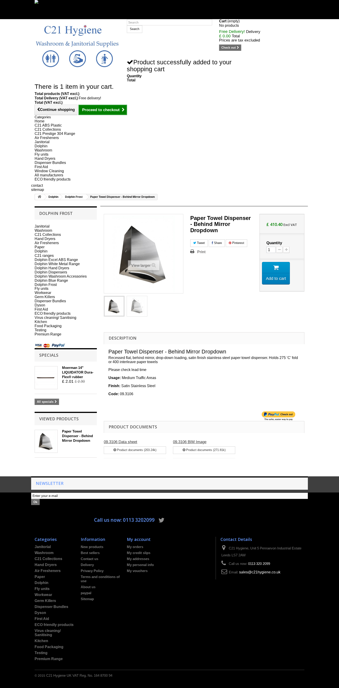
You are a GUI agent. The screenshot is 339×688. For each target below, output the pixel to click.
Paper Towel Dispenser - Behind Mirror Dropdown (77, 435)
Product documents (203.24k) (136, 450)
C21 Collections (48, 129)
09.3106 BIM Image (189, 441)
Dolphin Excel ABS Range (56, 260)
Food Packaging (48, 326)
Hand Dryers (45, 158)
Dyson (40, 305)
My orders (135, 547)
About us (88, 587)
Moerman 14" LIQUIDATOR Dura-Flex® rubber (77, 372)
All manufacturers (49, 175)
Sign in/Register (48, 17)
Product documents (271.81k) (205, 450)
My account (139, 539)
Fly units (41, 154)
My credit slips (138, 553)
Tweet (200, 243)
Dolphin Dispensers (51, 272)
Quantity (274, 243)
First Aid (41, 167)
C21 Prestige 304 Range (55, 134)
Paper (40, 247)
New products (92, 547)
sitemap (37, 190)
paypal (86, 593)
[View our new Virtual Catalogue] (169, 7)
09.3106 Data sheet (120, 441)
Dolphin (41, 146)
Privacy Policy (92, 571)
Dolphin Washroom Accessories (61, 276)
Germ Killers (45, 297)
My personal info (140, 565)
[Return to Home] (39, 197)
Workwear (43, 293)
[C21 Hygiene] (77, 46)
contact (37, 185)
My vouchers (137, 571)
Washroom (43, 150)
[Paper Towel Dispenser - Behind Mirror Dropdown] (114, 306)
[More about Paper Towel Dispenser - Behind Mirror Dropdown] (46, 441)
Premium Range (48, 334)
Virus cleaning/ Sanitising (55, 318)
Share (217, 243)
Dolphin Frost (74, 197)
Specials (48, 355)
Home (40, 121)
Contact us (89, 559)
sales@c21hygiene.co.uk (259, 572)
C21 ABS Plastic (48, 125)
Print (201, 252)
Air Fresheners (47, 138)
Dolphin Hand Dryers (52, 268)
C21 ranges (44, 255)
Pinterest (237, 243)
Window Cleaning (49, 171)
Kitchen (41, 322)
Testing (40, 330)
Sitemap (87, 599)
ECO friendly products (53, 179)
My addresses (138, 559)
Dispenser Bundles (50, 163)
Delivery (87, 565)
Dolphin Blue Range (51, 280)
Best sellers (90, 553)
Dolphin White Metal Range (57, 264)
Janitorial (42, 142)
